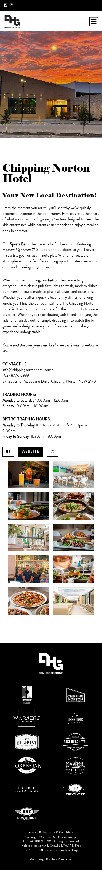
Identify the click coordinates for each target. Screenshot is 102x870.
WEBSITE (30, 451)
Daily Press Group (61, 859)
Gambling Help (69, 850)
